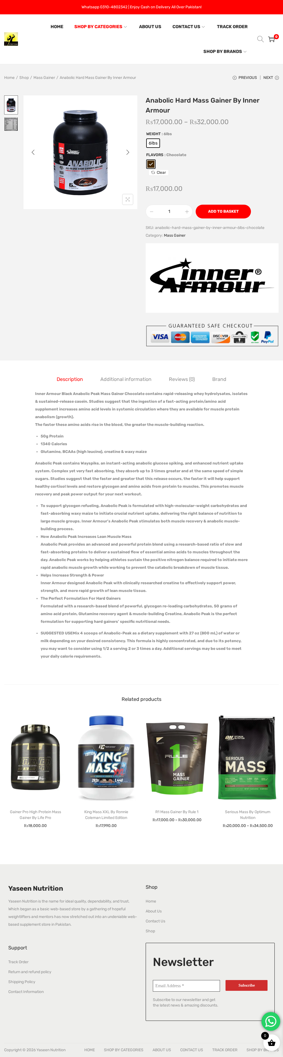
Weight (153, 134)
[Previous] (33, 152)
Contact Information (26, 991)
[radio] (153, 143)
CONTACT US (191, 1050)
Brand (219, 379)
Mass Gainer (44, 77)
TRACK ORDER (224, 1050)
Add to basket (223, 211)
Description (70, 379)
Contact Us (155, 921)
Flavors (154, 155)
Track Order (18, 962)
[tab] (70, 379)
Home (9, 77)
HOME (89, 1050)
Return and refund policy (29, 972)
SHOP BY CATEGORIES (123, 1050)
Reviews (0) (182, 379)
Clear (161, 172)
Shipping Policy (21, 981)
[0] (271, 39)
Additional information (125, 379)
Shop (24, 77)
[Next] (128, 152)
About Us (154, 911)
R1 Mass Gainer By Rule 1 (176, 812)
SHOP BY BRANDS (263, 1050)
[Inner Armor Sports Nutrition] (212, 278)
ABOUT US (162, 1050)
